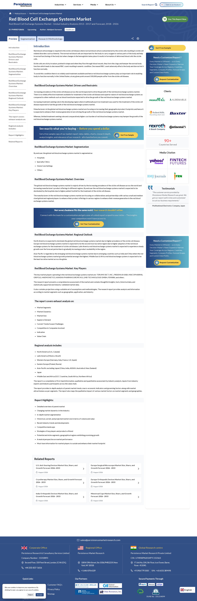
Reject (30, 595)
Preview (13, 38)
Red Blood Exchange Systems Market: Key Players (17, 107)
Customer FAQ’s (54, 584)
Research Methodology (50, 38)
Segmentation (28, 38)
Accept (39, 595)
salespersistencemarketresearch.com (100, 540)
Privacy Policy (53, 589)
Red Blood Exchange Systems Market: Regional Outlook (17, 95)
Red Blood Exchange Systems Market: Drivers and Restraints (17, 58)
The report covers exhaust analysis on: (17, 118)
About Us (109, 4)
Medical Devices (20, 13)
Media (93, 4)
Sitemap (51, 594)
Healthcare (70, 29)
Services (77, 4)
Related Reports (16, 141)
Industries (59, 4)
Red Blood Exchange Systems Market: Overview (17, 83)
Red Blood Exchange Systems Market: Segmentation (17, 71)
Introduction (14, 47)
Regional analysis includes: (16, 127)
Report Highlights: (16, 135)
